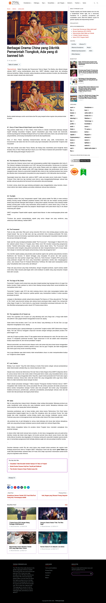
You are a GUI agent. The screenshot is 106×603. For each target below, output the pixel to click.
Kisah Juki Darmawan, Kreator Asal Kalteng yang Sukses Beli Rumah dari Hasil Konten (88, 63)
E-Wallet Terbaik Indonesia (80, 35)
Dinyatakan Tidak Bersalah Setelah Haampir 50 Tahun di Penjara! (28, 464)
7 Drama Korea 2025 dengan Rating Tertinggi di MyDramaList (19, 523)
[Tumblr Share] (21, 487)
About (47, 577)
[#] (91, 3)
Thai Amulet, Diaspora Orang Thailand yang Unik (23, 469)
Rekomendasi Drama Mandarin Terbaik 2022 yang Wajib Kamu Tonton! (20, 547)
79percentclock (11, 69)
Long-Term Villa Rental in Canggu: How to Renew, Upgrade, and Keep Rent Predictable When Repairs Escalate (89, 97)
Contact (47, 575)
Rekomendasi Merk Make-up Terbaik (83, 33)
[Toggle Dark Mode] (94, 3)
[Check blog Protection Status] (80, 160)
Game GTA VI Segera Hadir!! (81, 37)
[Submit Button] (91, 573)
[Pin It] (15, 487)
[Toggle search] (97, 2)
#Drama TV (12, 478)
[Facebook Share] (8, 487)
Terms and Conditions (51, 568)
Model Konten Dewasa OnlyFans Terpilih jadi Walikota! (25, 466)
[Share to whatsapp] (25, 487)
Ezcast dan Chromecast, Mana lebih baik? (85, 29)
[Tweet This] (11, 487)
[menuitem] (27, 3)
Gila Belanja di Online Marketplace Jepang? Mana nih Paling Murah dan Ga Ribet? (88, 80)
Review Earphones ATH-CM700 (82, 31)
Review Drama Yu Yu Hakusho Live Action (52, 547)
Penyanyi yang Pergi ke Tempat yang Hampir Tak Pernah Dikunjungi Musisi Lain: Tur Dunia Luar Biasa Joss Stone (88, 71)
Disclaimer (48, 572)
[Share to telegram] (28, 487)
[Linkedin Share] (18, 487)
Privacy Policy (48, 570)
